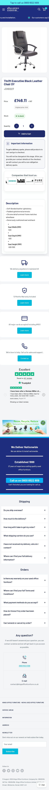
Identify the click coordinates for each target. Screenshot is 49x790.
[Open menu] (3, 10)
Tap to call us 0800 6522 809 (24, 2)
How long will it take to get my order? (19, 527)
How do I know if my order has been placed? (19, 613)
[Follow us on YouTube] (17, 770)
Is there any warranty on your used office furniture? (21, 580)
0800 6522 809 (24, 666)
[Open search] (39, 9)
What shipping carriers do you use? (19, 535)
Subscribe (10, 751)
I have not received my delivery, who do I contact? (21, 546)
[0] (44, 9)
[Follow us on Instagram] (13, 770)
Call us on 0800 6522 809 (24, 480)
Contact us (25, 358)
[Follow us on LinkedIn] (22, 770)
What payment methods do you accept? (21, 602)
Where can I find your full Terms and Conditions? (19, 592)
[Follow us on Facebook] (4, 770)
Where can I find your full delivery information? (18, 558)
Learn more (24, 275)
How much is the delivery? (15, 518)
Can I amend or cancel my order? (18, 623)
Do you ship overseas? (13, 510)
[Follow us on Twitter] (8, 770)
